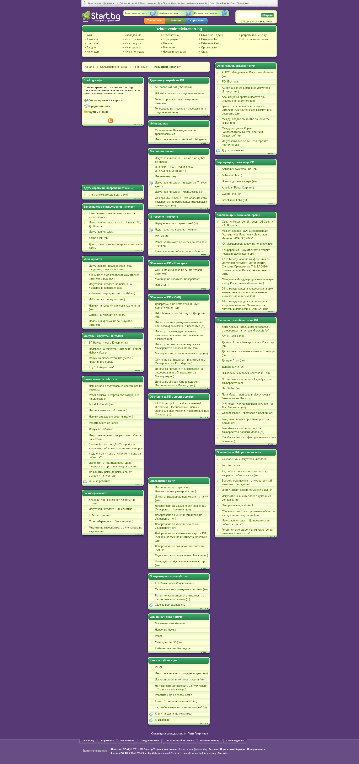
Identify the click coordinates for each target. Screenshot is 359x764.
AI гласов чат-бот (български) (173, 87)
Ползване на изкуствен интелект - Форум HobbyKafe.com (115, 350)
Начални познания (174, 51)
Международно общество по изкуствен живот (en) (246, 120)
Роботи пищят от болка (103, 422)
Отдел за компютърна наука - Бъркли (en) (181, 555)
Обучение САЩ (210, 43)
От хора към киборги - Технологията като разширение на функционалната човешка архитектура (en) (181, 201)
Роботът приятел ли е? (253, 39)
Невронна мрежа (165, 629)
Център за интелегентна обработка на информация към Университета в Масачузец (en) (179, 372)
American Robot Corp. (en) (238, 187)
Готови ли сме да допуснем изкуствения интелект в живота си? (247, 531)
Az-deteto (191, 3)
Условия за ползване (165, 749)
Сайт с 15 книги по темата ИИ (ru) (176, 701)
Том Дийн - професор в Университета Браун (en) (245, 421)
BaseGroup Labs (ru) (234, 200)
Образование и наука (113, 66)
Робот (158, 635)
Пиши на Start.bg (209, 740)
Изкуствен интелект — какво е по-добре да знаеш (180, 159)
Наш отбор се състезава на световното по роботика (115, 387)
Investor (98, 3)
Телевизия (154, 20)
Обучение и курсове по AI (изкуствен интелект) (178, 271)
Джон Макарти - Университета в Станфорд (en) (248, 353)
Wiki (89, 35)
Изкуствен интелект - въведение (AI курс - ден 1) (181, 184)
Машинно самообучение (170, 623)
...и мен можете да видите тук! (108, 194)
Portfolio (222, 753)
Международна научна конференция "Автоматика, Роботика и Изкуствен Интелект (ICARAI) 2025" (245, 234)
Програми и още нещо (253, 35)
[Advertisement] (113, 156)
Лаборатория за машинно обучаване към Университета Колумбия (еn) (180, 507)
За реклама (107, 740)
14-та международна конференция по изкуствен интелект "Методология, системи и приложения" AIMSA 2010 (245, 305)
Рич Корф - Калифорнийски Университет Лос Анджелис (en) (247, 405)
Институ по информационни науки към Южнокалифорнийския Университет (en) (180, 324)
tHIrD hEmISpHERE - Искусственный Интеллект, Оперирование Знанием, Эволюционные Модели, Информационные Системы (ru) (182, 409)
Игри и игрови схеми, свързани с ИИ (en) (247, 489)
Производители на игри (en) (239, 181)
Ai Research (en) (232, 175)
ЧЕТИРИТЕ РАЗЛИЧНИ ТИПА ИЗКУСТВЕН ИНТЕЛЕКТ (174, 169)
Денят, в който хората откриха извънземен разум (116, 246)
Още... (205, 51)
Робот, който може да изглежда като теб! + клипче (181, 243)
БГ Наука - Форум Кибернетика (108, 342)
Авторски (92, 39)
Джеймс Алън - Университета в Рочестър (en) (248, 344)
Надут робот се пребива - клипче (176, 229)
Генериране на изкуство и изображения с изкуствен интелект (181, 110)
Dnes (90, 3)
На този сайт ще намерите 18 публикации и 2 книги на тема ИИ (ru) (181, 687)
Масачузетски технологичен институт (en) (181, 353)
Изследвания (133, 35)
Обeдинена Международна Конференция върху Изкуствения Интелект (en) (248, 281)
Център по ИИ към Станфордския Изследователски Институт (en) (176, 383)
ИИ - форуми (133, 43)
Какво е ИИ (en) (98, 237)
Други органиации (233, 150)
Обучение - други (212, 35)
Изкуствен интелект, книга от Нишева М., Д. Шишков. (115, 224)
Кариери (240, 749)
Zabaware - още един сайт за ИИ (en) (112, 293)
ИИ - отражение (134, 39)
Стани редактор (235, 740)
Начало (89, 66)
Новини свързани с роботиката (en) (111, 416)
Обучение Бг (209, 39)
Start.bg (148, 749)
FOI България (230, 81)
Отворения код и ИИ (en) (237, 505)
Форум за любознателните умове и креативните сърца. (111, 359)
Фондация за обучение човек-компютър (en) (180, 563)
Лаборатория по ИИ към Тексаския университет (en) (177, 525)
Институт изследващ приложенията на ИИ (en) (181, 498)
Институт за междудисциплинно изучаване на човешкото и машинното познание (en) (179, 335)
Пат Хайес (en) (231, 388)
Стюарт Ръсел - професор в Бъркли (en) (247, 412)
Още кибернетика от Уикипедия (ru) (111, 521)
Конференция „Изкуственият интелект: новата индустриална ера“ (246, 251)
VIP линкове (127, 740)
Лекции (167, 43)
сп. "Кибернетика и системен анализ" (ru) (181, 707)
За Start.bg (88, 740)
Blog (218, 3)
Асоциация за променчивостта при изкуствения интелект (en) (243, 98)
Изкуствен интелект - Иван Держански (179, 191)
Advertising (209, 753)
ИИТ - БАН (161, 285)
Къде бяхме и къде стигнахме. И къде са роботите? (115, 455)
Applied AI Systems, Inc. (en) (239, 168)
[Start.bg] (101, 20)
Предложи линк (99, 106)
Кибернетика (171, 35)
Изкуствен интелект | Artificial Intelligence (181, 139)
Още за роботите (99, 481)
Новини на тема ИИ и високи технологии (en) (114, 307)
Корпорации (170, 39)
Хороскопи (197, 20)
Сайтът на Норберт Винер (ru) (107, 314)
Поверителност (256, 749)
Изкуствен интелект (167, 66)
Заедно (91, 47)
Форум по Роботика (101, 429)
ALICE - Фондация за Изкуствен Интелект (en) (248, 74)
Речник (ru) (161, 235)
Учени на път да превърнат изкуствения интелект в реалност (114, 276)
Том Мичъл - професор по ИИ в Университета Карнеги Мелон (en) (243, 430)
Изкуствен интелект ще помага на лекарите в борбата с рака (110, 285)
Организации (209, 47)
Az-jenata (152, 3)
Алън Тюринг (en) (233, 336)
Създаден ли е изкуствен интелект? (244, 459)
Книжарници (162, 719)
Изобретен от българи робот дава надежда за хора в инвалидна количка (113, 464)
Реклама (213, 749)
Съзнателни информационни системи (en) (181, 589)
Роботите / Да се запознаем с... (175, 694)
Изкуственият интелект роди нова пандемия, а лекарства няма (110, 267)
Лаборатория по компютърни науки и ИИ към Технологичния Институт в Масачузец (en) (181, 537)
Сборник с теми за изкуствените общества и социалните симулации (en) (248, 513)
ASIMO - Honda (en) (101, 404)
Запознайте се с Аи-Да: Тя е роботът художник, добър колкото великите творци (116, 446)
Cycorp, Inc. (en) (232, 193)
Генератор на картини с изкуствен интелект (176, 101)
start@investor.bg (198, 749)
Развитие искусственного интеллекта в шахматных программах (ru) (179, 597)
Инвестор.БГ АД (120, 749)
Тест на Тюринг (231, 465)
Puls (160, 3)
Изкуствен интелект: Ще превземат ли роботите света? (246, 522)
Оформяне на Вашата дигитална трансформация (175, 132)
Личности (169, 47)
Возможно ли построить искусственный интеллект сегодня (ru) (247, 482)
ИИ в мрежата (133, 47)
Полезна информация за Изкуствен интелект (111, 322)
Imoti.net (181, 3)
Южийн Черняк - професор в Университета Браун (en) (249, 439)
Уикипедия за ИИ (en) (168, 642)
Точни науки (140, 66)
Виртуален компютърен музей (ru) (176, 223)
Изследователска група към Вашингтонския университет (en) (175, 489)
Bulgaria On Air (127, 3)
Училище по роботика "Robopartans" (177, 279)
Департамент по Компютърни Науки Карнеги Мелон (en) (177, 305)
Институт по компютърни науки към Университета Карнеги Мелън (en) (177, 346)
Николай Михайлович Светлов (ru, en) (246, 373)
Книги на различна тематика (173, 713)
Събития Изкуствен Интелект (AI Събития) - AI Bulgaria (248, 223)
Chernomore (243, 3)
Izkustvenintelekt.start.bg (179, 29)
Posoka (225, 3)
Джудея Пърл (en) (233, 360)
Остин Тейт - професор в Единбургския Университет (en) (247, 381)
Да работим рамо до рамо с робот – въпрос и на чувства (111, 473)
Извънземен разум (166, 176)
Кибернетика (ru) (99, 515)
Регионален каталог (206, 13)
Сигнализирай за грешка (180, 740)
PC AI (158, 667)
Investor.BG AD (119, 753)
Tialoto (143, 3)
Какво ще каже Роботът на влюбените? (179, 251)
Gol (137, 3)
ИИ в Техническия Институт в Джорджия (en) (180, 315)
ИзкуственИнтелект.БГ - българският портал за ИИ (245, 142)
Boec (233, 3)
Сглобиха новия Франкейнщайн (174, 583)
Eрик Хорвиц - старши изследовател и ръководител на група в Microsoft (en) (246, 328)
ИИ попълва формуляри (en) (107, 299)
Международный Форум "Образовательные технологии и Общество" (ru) (242, 132)
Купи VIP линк (98, 111)
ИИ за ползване (134, 51)
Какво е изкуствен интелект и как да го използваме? (113, 215)
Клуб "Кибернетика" (101, 367)
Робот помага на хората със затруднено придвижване (114, 396)
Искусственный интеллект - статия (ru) (179, 679)
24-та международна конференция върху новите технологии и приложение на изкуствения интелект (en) (248, 292)
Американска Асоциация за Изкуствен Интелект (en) (246, 89)
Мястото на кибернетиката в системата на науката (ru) (115, 529)
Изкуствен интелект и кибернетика (110, 508)
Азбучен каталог (169, 13)
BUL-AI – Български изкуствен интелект (180, 93)
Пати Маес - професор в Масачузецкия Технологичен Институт (246, 396)
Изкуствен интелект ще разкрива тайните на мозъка (115, 437)
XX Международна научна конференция (247, 243)
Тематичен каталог (136, 13)
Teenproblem (169, 3)
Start (212, 3)
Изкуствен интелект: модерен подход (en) (181, 673)
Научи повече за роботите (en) (108, 410)
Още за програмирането (170, 604)
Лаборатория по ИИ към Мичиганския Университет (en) (178, 516)
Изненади (93, 51)
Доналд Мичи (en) (233, 366)
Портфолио (227, 749)
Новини (176, 20)
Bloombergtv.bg (110, 3)
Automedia (202, 3)
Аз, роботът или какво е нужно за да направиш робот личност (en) (245, 473)
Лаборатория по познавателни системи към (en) (179, 548)
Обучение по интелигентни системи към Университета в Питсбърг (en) (180, 361)
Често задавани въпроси (106, 100)
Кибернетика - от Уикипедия (172, 648)
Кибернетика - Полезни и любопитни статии (112, 501)
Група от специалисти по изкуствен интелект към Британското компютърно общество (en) (247, 110)
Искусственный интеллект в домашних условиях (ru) (246, 497)
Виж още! (93, 43)
